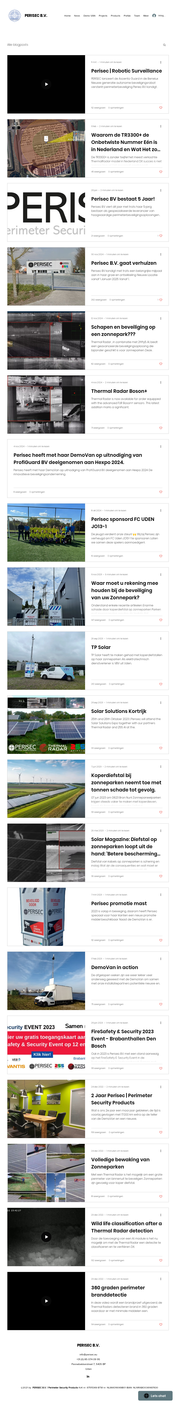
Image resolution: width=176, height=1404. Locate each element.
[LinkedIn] (88, 1376)
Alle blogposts (17, 44)
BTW (100, 1387)
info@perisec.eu (88, 1354)
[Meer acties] (162, 62)
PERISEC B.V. (36, 15)
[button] (164, 45)
